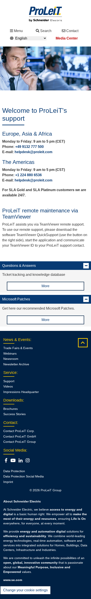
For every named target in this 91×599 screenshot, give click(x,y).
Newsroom (10, 358)
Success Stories (14, 414)
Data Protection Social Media (23, 476)
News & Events (16, 339)
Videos (8, 386)
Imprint (8, 482)
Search (45, 31)
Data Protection (14, 471)
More (45, 286)
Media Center (67, 38)
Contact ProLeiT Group (19, 441)
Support (8, 381)
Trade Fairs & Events (18, 348)
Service (10, 372)
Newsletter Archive (16, 364)
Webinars (10, 353)
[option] (45, 68)
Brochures (10, 409)
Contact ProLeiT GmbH (19, 436)
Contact (72, 31)
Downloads (13, 400)
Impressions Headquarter (21, 392)
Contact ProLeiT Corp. (19, 431)
